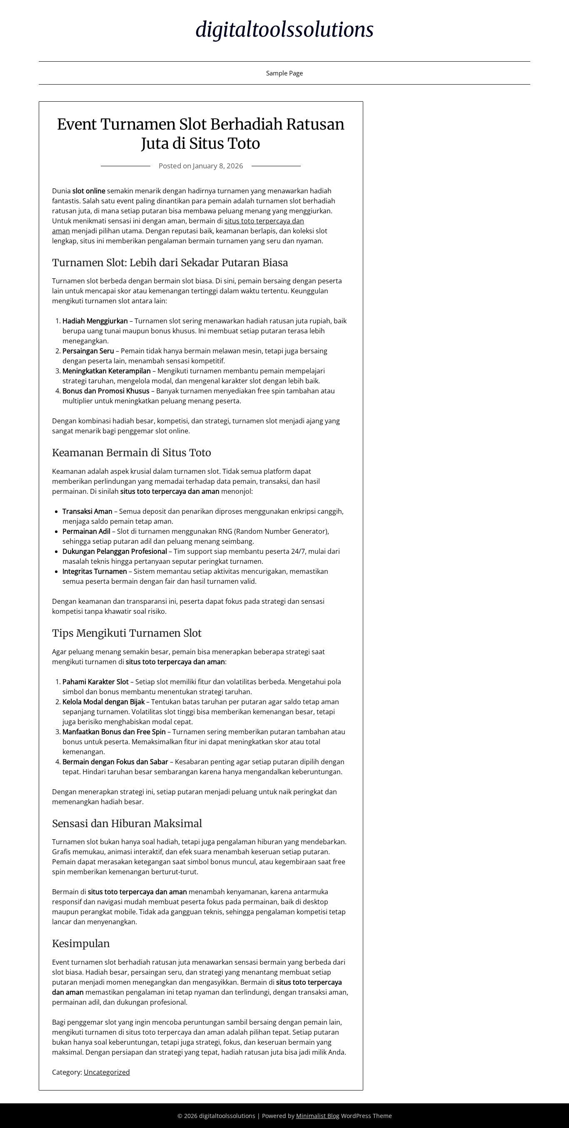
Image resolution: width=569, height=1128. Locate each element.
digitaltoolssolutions (284, 29)
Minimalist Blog (317, 1116)
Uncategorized (107, 1072)
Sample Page (284, 73)
